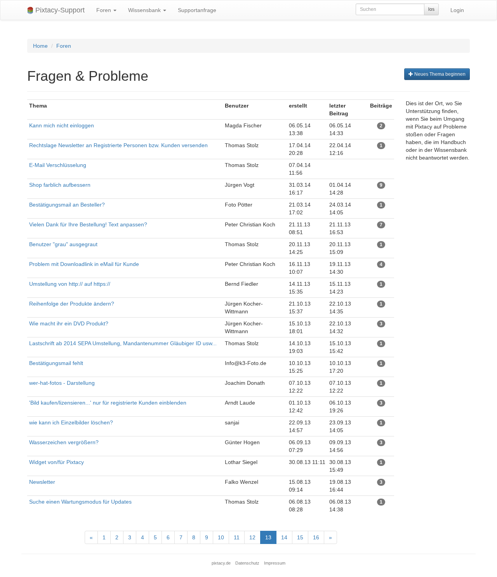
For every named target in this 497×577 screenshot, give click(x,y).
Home (40, 46)
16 (316, 537)
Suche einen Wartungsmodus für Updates (80, 502)
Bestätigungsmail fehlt (56, 363)
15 (300, 537)
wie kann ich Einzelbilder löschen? (71, 422)
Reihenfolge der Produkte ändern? (71, 304)
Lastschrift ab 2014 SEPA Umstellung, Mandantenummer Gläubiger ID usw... (123, 343)
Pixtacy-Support (59, 10)
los (431, 9)
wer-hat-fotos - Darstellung (62, 383)
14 (284, 537)
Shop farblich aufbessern (59, 185)
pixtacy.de (221, 563)
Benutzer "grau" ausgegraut (63, 244)
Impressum (274, 563)
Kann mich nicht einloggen (61, 125)
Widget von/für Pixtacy (56, 462)
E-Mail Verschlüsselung (57, 165)
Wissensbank (145, 10)
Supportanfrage (197, 10)
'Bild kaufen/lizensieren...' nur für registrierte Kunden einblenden (107, 403)
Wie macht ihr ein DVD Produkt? (68, 323)
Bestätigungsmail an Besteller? (67, 205)
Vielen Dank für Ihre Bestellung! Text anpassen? (88, 224)
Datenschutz (247, 563)
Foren (104, 10)
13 (268, 537)
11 (237, 537)
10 (221, 537)
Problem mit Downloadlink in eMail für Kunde (84, 264)
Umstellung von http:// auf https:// (69, 284)
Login (457, 10)
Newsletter (42, 482)
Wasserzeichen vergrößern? (64, 442)
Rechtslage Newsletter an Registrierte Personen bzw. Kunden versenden (118, 145)
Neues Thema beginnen (439, 74)
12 (252, 537)
